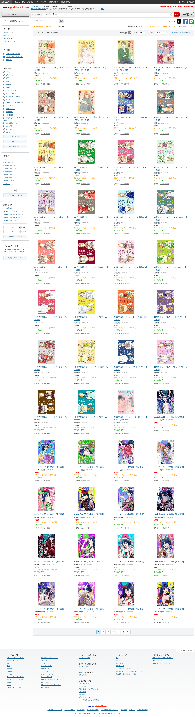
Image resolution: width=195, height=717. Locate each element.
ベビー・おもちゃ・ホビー (15, 658)
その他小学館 (45, 84)
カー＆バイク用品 (46, 668)
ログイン (34, 6)
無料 (4, 159)
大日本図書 (9, 115)
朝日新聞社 (9, 126)
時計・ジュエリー (46, 666)
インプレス (9, 105)
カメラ (43, 663)
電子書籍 (6, 32)
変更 (102, 9)
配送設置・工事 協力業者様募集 (126, 674)
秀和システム (10, 109)
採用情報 (124, 710)
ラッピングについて (159, 660)
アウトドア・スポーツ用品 (15, 679)
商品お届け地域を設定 (38, 9)
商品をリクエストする (15, 258)
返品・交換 (119, 663)
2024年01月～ (8, 220)
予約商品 (9, 60)
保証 (117, 660)
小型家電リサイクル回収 (124, 668)
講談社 (8, 75)
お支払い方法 (83, 686)
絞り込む (15, 141)
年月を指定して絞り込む (15, 236)
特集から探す (83, 675)
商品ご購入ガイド (84, 697)
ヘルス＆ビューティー (14, 671)
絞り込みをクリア (15, 146)
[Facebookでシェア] (185, 23)
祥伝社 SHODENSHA (13, 102)
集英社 (8, 99)
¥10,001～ (6, 184)
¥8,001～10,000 (8, 180)
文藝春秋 (9, 84)
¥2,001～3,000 (8, 168)
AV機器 (9, 682)
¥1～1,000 (6, 162)
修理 (117, 658)
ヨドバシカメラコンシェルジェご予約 (164, 663)
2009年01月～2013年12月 (11, 211)
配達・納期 (82, 692)
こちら (74, 6)
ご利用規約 (80, 710)
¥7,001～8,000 (8, 177)
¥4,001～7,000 (8, 174)
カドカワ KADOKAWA (13, 96)
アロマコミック (11, 93)
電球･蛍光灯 (45, 687)
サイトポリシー (70, 710)
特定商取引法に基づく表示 (109, 710)
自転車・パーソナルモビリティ (51, 685)
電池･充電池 (45, 682)
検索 (61, 21)
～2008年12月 (8, 208)
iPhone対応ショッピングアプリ (89, 700)
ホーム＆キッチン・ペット (15, 677)
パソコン (10, 674)
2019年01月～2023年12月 (11, 217)
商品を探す (82, 694)
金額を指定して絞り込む (15, 195)
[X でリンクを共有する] (179, 23)
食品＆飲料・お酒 (9, 38)
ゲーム (9, 685)
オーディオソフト (9, 41)
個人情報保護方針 (93, 710)
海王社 (8, 78)
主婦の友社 (9, 112)
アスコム (9, 129)
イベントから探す (84, 666)
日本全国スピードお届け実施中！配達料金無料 (177, 6)
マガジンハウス (11, 90)
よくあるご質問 (142, 710)
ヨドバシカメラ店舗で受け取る (162, 658)
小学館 (8, 72)
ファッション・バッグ (48, 671)
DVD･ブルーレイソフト (48, 674)
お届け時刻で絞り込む (186, 26)
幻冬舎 (8, 87)
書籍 (4, 35)
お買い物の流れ (84, 683)
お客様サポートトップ (55, 710)
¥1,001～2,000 (8, 165)
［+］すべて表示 (15, 136)
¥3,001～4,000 (8, 171)
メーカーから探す (84, 658)
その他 (8, 81)
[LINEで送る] (191, 23)
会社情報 (132, 710)
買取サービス (120, 666)
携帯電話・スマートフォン (49, 658)
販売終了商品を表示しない (183, 32)
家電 (8, 663)
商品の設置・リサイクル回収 (88, 689)
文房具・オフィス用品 (14, 687)
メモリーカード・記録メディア (51, 679)
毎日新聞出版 (10, 123)
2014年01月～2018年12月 (11, 214)
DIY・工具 (44, 660)
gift (7, 132)
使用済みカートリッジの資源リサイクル (129, 671)
